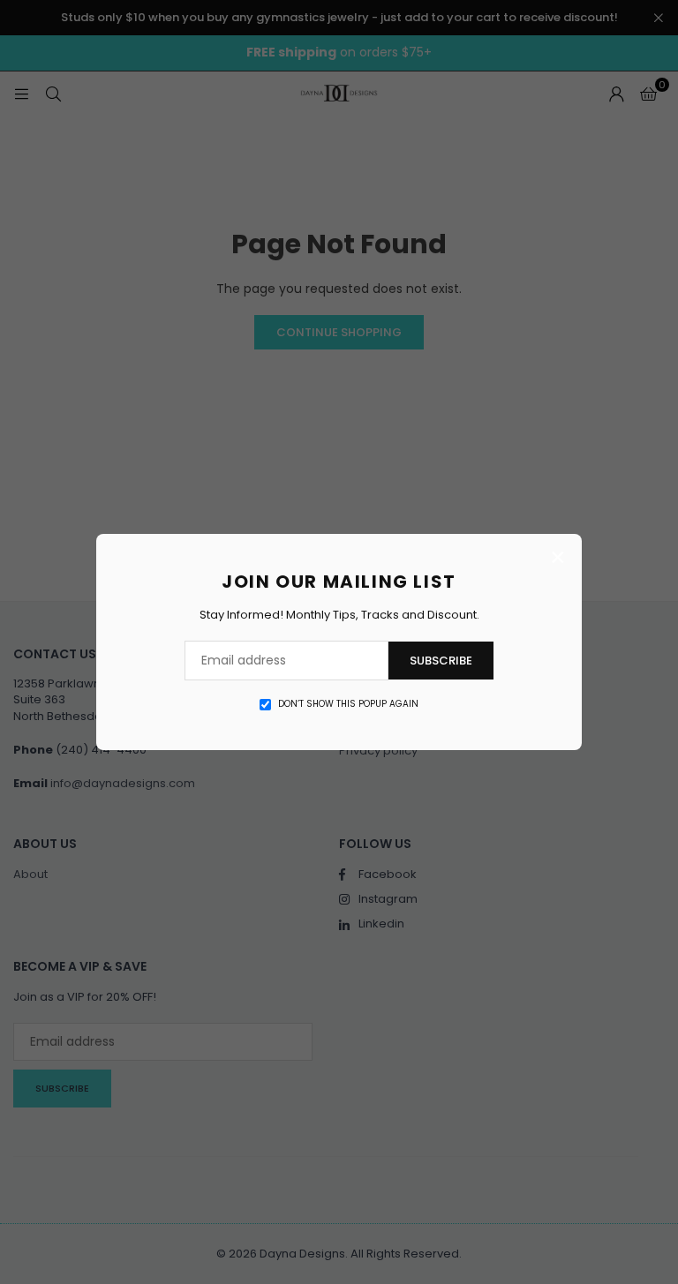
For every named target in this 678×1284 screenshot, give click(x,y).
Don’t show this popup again (348, 704)
